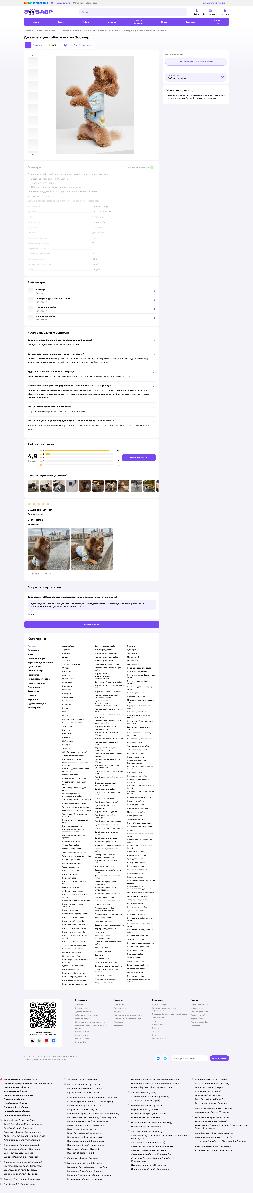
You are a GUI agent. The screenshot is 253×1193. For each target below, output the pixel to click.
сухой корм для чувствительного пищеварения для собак (106, 703)
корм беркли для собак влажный (106, 861)
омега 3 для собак (70, 845)
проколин (132, 646)
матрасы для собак (136, 812)
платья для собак (135, 954)
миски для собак (135, 972)
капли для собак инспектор (75, 803)
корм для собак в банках (73, 917)
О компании (119, 1004)
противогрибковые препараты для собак (72, 794)
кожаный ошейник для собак (140, 827)
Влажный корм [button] (36, 670)
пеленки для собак (136, 696)
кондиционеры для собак (139, 668)
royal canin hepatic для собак (108, 691)
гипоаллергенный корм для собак (108, 669)
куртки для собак (135, 950)
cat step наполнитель (72, 723)
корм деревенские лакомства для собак (76, 961)
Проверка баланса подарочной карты (169, 1014)
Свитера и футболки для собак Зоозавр (144, 30)
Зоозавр (28, 30)
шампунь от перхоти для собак (138, 728)
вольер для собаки (136, 805)
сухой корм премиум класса (108, 821)
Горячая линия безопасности (127, 1019)
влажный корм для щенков (107, 893)
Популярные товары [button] (39, 679)
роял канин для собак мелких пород (108, 755)
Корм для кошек (198, 1008)
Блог (154, 1035)
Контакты (118, 1026)
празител (66, 690)
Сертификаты (81, 1035)
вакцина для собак (71, 859)
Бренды (156, 1028)
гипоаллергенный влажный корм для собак (108, 722)
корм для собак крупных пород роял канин (106, 749)
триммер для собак (136, 911)
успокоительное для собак (74, 852)
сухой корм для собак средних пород (109, 778)
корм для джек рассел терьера (72, 905)
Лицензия (79, 1004)
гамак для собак (134, 772)
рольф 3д (66, 737)
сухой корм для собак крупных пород (109, 772)
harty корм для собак (105, 649)
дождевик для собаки (137, 965)
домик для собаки (135, 801)
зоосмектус (132, 653)
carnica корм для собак (105, 646)
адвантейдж (68, 646)
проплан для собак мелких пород (107, 760)
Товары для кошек (199, 1004)
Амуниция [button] (33, 691)
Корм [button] (30, 654)
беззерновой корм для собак (76, 900)
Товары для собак (45, 30)
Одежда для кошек (199, 1012)
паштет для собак (70, 887)
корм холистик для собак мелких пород (106, 727)
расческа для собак (136, 873)
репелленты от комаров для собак (75, 821)
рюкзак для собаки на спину (140, 797)
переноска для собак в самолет (138, 781)
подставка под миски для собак (139, 980)
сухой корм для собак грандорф (105, 816)
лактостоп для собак (104, 975)
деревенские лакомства (73, 719)
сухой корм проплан (104, 798)
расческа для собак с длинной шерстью (141, 882)
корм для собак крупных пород (106, 733)
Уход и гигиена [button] (36, 683)
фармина (66, 734)
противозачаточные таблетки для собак (76, 764)
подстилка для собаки (137, 808)
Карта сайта (80, 1042)
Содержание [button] (35, 687)
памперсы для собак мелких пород (140, 682)
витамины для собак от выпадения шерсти (73, 830)
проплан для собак (71, 956)
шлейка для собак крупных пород (140, 835)
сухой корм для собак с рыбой (109, 828)
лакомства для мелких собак (108, 914)
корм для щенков (70, 870)
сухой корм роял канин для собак (107, 793)
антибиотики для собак (73, 756)
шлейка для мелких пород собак (139, 841)
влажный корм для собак (106, 841)
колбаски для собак (104, 918)
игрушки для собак (136, 914)
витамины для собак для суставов (73, 836)
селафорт (67, 693)
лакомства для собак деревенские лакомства (106, 909)
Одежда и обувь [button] (37, 703)
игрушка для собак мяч (138, 936)
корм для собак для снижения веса (109, 710)
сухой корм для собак (105, 789)
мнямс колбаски (102, 904)
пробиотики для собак (72, 848)
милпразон (67, 682)
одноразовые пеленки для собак (139, 707)
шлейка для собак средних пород (139, 846)
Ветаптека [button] (33, 650)
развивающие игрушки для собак (140, 931)
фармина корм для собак (74, 980)
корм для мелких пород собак (109, 738)
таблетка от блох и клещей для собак (74, 815)
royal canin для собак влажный (109, 845)
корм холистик (69, 878)
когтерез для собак (136, 903)
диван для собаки (135, 757)
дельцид (99, 955)
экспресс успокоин (71, 664)
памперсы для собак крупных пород (141, 676)
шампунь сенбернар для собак (138, 716)
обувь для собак (134, 958)
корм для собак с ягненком (75, 925)
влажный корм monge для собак (107, 850)
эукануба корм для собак (74, 945)
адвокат (66, 653)
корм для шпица (70, 910)
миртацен (67, 686)
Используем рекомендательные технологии (45, 1059)
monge (65, 708)
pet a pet (66, 745)
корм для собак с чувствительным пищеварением (103, 675)
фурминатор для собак (138, 896)
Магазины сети (159, 1038)
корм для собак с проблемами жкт (109, 686)
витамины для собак (72, 826)
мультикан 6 (133, 664)
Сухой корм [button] (34, 666)
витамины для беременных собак (108, 943)
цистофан (131, 649)
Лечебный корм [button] (36, 658)
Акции (155, 1021)
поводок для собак (136, 851)
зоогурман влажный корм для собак (109, 871)
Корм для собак (198, 1019)
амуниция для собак (136, 855)
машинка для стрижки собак (140, 892)
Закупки (117, 1012)
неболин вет (68, 741)
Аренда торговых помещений (128, 1015)
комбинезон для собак (138, 947)
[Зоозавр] (49, 12)
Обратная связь (82, 1038)
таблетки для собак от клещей (76, 799)
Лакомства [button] (33, 674)
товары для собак (70, 867)
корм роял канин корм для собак (74, 936)
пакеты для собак (135, 693)
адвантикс (67, 649)
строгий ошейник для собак (140, 823)
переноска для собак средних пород (141, 792)
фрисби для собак (135, 939)
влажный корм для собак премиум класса (106, 883)
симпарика (67, 697)
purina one (67, 730)
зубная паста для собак (138, 746)
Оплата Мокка (158, 1017)
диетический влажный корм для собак (108, 716)
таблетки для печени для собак (74, 789)
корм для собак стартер (73, 941)
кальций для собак (71, 841)
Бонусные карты (160, 1004)
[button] (83, 45)
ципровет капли (102, 959)
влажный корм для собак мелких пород (106, 784)
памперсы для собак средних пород (141, 688)
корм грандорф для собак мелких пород (107, 766)
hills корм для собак (71, 952)
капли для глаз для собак (74, 778)
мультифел (132, 660)
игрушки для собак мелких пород (139, 925)
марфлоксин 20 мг (103, 951)
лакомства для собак (104, 897)
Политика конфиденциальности (90, 1022)
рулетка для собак (135, 866)
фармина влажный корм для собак (108, 877)
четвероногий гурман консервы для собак (105, 855)
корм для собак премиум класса (74, 882)
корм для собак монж (72, 949)
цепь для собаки (135, 859)
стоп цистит (67, 701)
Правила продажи (83, 1019)
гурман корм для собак (73, 966)
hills (64, 712)
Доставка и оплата (83, 1012)
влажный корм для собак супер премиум (106, 888)
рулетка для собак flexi (137, 870)
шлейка (131, 830)
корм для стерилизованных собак (75, 895)
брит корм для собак (104, 866)
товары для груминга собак (140, 900)
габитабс (66, 671)
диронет (66, 657)
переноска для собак (137, 776)
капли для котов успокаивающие (102, 937)
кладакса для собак (104, 983)
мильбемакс (68, 679)
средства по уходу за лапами (140, 739)
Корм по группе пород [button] (40, 662)
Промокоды (157, 1024)
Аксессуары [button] (34, 707)
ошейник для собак (136, 819)
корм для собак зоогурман (75, 973)
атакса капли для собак (106, 979)
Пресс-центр (120, 1008)
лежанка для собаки (136, 753)
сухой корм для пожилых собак (106, 833)
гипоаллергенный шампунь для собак (140, 734)
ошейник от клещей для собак (76, 810)
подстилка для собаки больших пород (137, 762)
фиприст (66, 668)
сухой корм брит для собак (107, 802)
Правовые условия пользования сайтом (61, 1056)
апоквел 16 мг (101, 948)
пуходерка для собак (137, 907)
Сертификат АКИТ (83, 1031)
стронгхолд (67, 704)
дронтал (66, 660)
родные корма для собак (74, 977)
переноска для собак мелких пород (140, 786)
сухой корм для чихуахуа (106, 825)
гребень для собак (136, 877)
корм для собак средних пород (106, 743)
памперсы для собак (137, 671)
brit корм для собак (71, 969)
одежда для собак (135, 961)
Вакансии (118, 1022)
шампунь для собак (136, 712)
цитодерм (99, 932)
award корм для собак (105, 660)
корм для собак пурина (106, 811)
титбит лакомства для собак (108, 901)
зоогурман (67, 726)
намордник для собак (137, 862)
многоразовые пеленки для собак (140, 701)
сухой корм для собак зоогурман (105, 806)
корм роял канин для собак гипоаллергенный (107, 696)
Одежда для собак (71, 30)
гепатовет (66, 675)
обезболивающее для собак (75, 752)
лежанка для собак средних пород (140, 767)
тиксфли (66, 748)
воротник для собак (71, 759)
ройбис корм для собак (106, 653)
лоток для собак (134, 742)
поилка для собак (135, 976)
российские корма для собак (75, 914)
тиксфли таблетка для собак (75, 807)
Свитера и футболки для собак (103, 30)
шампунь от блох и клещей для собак (140, 722)
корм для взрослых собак (74, 932)
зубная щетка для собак (138, 750)
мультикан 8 (133, 657)
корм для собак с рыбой (73, 921)
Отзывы (155, 1031)
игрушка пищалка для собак (140, 943)
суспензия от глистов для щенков (107, 970)
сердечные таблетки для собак (74, 783)
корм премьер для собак (106, 657)
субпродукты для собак (73, 891)
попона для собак (70, 775)
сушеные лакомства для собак (109, 925)
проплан (66, 715)
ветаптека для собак (72, 863)
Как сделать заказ (83, 1008)
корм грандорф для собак (74, 984)
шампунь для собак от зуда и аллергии (75, 770)
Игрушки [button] (33, 699)
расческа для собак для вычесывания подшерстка (139, 887)
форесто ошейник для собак (108, 966)
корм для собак (69, 874)
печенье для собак (104, 921)
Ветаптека (195, 1026)
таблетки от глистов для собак (76, 856)
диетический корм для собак (108, 682)
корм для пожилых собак (74, 928)
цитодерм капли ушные (106, 962)
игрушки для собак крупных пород (140, 919)
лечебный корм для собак (107, 664)
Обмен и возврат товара (86, 1015)
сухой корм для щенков (106, 838)
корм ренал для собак (105, 929)
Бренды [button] (32, 646)
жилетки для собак (136, 968)
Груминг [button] (32, 695)
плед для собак (134, 816)
